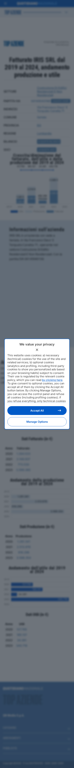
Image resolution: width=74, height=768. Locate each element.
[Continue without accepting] (37, 349)
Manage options (37, 421)
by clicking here (52, 380)
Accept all (37, 410)
